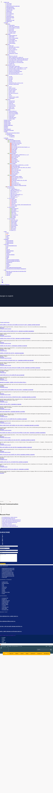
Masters (17, 653)
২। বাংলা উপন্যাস (10, 77)
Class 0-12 (11, 653)
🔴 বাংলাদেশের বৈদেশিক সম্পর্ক (14, 183)
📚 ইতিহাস (7, 54)
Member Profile (7, 124)
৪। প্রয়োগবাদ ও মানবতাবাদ (11, 90)
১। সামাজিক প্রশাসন (11, 45)
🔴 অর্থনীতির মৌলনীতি (13, 152)
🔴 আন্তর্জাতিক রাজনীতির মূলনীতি (15, 166)
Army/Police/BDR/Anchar (11, 245)
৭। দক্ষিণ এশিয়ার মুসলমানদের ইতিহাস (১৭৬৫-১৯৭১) (15, 74)
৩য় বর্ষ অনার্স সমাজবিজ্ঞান (11, 207)
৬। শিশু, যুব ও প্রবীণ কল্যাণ (12, 52)
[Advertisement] (26, 314)
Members (6, 126)
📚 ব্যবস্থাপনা (8, 99)
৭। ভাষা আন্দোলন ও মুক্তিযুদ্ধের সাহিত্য (13, 84)
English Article (5, 582)
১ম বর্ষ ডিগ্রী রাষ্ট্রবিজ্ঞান (11, 135)
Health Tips (5, 603)
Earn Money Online (6, 592)
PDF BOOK (5, 609)
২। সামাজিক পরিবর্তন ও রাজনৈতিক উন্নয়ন (13, 26)
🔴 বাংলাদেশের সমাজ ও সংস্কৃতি (14, 161)
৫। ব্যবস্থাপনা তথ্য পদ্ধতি (11, 106)
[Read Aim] (6, 649)
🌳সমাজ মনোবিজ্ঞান (13, 217)
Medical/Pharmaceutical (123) (8, 569)
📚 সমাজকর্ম (8, 44)
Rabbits (3, 591)
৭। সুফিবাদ (9, 94)
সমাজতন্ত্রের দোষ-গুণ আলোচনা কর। (7, 523)
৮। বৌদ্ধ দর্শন (10, 95)
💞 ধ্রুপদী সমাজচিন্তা (13, 200)
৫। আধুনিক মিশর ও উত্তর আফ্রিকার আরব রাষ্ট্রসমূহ (15, 71)
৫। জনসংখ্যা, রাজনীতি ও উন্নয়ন (12, 40)
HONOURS (6, 138)
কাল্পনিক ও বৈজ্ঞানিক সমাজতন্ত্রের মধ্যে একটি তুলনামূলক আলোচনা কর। (11, 521)
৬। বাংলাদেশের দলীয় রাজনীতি (12, 31)
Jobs (4, 605)
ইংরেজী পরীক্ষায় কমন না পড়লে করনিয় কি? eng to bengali (12, 375)
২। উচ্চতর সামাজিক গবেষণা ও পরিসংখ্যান (13, 47)
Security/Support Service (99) (8, 576)
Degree (27, 653)
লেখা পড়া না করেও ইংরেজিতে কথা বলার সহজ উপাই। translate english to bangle (17, 439)
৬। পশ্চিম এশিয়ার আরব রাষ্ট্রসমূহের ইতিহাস (13, 72)
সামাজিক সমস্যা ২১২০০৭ (13, 193)
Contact (8, 235)
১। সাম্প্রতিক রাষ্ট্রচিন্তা (11, 25)
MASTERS (6, 22)
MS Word (6, 127)
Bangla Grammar (9, 241)
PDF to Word (8, 15)
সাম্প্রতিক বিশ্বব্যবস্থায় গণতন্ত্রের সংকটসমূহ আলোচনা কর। (10, 526)
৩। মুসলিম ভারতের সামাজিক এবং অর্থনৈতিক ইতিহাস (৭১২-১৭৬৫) (17, 68)
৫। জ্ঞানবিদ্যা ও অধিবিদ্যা (11, 92)
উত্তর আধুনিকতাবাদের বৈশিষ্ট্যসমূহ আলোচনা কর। (8, 518)
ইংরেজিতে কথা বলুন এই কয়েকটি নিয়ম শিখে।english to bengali (13, 418)
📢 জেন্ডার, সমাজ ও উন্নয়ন (14, 220)
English (7, 257)
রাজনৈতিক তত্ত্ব (12, 136)
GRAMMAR (6, 239)
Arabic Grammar (9, 240)
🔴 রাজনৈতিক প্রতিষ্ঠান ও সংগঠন (14, 144)
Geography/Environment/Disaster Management (16, 268)
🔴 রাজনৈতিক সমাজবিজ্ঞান (13, 174)
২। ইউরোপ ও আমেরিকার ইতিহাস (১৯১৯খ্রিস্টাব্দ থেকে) (15, 57)
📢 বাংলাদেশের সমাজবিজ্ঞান (14, 225)
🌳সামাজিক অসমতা (13, 212)
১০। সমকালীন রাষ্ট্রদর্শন (11, 98)
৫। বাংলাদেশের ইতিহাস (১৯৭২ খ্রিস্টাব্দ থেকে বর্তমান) (15, 61)
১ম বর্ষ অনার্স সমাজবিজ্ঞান (11, 188)
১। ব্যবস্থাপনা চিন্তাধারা (11, 101)
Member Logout (7, 122)
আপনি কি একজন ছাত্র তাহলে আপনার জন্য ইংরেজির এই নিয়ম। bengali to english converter (20, 367)
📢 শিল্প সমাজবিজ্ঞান (13, 229)
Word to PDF (9, 4)
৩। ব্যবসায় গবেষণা (10, 103)
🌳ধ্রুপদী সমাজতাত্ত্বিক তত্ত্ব (14, 208)
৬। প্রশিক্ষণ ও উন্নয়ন (11, 107)
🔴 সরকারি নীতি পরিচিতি (13, 179)
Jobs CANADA (9, 272)
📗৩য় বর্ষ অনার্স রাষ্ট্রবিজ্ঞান (12, 163)
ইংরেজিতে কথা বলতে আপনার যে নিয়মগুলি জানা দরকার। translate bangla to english (18, 396)
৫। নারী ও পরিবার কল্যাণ (11, 51)
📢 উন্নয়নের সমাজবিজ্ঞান (13, 221)
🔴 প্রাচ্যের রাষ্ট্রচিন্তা (13, 158)
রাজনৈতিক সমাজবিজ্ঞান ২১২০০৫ (14, 191)
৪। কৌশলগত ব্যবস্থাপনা (11, 104)
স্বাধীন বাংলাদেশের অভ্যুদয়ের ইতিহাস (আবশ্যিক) (13, 133)
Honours (5, 604)
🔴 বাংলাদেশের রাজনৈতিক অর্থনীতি (15, 156)
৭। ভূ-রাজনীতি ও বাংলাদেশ (11, 33)
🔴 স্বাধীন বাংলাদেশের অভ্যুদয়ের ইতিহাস (16, 143)
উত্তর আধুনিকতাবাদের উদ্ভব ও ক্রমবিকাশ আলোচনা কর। (9, 517)
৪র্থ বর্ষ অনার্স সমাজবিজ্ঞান (11, 218)
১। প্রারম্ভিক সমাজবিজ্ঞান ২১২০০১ (15, 189)
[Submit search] (50, 649)
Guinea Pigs (4, 587)
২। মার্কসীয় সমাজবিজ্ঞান (11, 36)
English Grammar (9, 243)
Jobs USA (8, 275)
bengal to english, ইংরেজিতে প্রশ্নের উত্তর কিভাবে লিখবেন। (13, 382)
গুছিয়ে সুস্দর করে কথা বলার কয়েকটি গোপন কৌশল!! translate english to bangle (17, 454)
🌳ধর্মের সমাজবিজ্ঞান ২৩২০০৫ (14, 211)
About (7, 232)
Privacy (7, 238)
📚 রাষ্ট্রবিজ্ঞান (8, 24)
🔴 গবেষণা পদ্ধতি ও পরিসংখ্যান (14, 172)
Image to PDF (9, 21)
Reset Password (7, 129)
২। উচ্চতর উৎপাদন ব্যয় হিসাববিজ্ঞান (13, 112)
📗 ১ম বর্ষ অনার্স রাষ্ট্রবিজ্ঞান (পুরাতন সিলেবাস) (14, 142)
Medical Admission (10, 250)
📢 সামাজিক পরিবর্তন (13, 226)
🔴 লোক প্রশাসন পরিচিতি (13, 148)
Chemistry (8, 265)
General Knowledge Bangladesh (12, 259)
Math (7, 258)
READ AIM (4, 642)
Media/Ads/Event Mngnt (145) (8, 568)
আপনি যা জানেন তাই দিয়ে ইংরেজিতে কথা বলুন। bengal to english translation (17, 331)
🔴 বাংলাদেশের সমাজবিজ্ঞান (14, 159)
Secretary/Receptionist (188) (8, 574)
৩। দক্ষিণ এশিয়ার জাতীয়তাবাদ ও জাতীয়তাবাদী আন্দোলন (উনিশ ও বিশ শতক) (18, 58)
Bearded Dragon (5, 583)
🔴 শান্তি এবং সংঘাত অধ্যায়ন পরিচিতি (15, 170)
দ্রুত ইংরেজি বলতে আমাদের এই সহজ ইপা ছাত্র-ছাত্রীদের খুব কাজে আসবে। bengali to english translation (22, 432)
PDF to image (9, 12)
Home (6, 653)
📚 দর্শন (7, 85)
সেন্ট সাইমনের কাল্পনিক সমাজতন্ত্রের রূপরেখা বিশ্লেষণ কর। (9, 522)
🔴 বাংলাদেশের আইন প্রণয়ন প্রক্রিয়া (15, 184)
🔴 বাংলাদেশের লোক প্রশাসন (14, 171)
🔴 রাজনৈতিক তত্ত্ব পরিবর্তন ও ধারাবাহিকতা (16, 176)
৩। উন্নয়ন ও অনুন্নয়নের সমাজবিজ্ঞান (13, 38)
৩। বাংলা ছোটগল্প (10, 79)
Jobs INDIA (8, 273)
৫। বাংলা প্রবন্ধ (10, 81)
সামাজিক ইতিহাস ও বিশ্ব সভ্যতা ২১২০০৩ (16, 190)
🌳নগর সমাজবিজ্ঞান (13, 216)
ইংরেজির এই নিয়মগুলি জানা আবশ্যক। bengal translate (12, 353)
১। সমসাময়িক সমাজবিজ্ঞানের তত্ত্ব (12, 35)
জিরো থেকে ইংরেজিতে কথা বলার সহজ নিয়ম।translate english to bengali (16, 447)
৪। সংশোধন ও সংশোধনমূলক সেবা (12, 49)
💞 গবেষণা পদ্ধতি (12, 203)
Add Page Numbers (10, 7)
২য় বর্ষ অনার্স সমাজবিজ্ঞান (11, 198)
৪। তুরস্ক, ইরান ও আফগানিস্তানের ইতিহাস (14, 70)
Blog (7, 234)
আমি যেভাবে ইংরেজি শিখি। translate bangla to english (12, 411)
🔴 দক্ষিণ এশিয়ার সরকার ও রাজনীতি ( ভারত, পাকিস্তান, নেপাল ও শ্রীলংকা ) (20, 167)
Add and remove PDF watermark (13, 6)
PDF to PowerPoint (10, 13)
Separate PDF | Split (10, 20)
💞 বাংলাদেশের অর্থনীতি (13, 206)
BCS (7, 248)
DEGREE (5, 131)
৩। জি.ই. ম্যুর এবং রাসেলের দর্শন (12, 89)
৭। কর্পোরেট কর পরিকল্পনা (11, 118)
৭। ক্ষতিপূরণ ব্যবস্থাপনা (11, 108)
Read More (2, 327)
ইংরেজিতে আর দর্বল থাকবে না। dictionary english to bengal (13, 345)
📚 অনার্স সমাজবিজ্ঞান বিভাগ (10, 186)
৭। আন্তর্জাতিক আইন (11, 63)
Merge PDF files (9, 10)
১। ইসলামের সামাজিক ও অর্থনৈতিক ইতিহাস (14, 66)
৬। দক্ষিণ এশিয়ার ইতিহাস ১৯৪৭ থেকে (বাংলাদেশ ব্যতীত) (16, 62)
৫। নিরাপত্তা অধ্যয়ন (11, 30)
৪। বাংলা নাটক (10, 80)
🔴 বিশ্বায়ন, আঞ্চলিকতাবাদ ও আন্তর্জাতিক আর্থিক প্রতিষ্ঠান (18, 185)
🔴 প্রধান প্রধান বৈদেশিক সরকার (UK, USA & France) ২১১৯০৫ (20, 147)
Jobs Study (5, 607)
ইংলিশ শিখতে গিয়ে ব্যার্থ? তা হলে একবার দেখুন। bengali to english (14, 469)
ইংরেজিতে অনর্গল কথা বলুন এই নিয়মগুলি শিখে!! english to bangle (14, 461)
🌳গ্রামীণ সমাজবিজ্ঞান (13, 209)
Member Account (7, 120)
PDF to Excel (8, 3)
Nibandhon (8, 252)
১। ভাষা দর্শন (10, 86)
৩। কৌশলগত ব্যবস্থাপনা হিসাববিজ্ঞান (13, 113)
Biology (7, 263)
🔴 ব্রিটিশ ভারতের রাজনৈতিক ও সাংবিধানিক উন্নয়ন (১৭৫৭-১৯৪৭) (19, 154)
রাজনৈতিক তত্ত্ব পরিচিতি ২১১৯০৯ (14, 195)
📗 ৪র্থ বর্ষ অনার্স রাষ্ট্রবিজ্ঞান (12, 175)
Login (46, 646)
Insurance (4, 588)
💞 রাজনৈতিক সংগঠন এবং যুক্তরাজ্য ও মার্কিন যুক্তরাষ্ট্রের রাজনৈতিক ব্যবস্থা (20, 204)
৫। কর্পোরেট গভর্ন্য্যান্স (11, 116)
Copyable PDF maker (10, 8)
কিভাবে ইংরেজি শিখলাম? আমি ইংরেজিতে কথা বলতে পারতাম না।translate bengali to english (19, 425)
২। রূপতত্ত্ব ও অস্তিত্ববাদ (11, 88)
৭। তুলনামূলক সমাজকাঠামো (11, 43)
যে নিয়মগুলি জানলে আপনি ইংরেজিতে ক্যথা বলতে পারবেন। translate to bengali (16, 389)
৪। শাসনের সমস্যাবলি (11, 29)
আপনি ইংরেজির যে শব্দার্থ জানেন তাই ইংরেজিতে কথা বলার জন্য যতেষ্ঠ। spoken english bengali (20, 324)
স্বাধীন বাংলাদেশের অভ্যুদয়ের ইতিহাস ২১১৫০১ (16, 194)
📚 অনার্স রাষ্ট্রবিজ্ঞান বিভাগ (10, 139)
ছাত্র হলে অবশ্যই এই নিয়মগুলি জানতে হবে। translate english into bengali (16, 360)
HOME (5, 231)
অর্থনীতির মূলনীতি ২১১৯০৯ (13, 197)
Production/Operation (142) (7, 572)
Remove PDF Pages (10, 17)
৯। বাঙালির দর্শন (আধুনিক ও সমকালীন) (13, 97)
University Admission (10, 254)
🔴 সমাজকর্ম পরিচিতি (13, 150)
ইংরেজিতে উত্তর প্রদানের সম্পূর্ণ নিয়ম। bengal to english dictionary (15, 338)
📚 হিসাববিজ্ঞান (8, 109)
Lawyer (3, 589)
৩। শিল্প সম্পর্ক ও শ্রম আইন (12, 48)
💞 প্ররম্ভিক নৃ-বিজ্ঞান (13, 199)
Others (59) (4, 577)
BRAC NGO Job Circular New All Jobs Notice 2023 (16, 271)
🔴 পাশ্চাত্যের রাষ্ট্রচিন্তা (13, 145)
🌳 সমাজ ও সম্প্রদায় (13, 213)
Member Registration (8, 125)
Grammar (32, 653)
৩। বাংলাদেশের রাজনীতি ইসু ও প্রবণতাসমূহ (13, 27)
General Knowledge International (13, 261)
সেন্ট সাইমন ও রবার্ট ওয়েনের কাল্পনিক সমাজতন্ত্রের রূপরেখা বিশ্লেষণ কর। (11, 519)
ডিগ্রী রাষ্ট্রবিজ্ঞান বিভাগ (9, 134)
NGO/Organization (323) (7, 570)
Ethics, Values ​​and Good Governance (13, 267)
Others (3, 593)
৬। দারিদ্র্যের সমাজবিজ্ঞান (11, 42)
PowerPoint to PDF (10, 16)
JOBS (5, 270)
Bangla (7, 256)
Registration (50, 646)
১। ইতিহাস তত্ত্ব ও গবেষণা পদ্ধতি (12, 56)
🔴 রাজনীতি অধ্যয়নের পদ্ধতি (14, 168)
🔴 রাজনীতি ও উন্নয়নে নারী (14, 157)
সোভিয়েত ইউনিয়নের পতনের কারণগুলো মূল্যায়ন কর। (9, 525)
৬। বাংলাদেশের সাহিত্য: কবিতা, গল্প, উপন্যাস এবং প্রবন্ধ (15, 83)
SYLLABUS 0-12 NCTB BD (9, 130)
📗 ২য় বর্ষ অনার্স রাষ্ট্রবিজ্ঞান (12, 153)
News (7, 236)
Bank (7, 247)
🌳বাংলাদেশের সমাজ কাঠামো (14, 215)
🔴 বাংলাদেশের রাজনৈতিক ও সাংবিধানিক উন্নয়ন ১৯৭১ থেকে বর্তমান (19, 165)
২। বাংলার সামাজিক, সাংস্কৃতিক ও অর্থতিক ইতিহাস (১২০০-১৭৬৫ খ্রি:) (17, 67)
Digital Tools (6, 2)
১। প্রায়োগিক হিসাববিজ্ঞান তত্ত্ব (12, 111)
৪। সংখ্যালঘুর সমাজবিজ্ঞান (11, 39)
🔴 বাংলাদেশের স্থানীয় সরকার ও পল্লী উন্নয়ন (16, 177)
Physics (7, 266)
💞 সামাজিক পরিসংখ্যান (13, 202)
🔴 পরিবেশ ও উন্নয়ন (13, 181)
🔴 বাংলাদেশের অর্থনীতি (13, 162)
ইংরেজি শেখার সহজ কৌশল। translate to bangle (10, 404)
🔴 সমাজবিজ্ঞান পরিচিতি (13, 149)
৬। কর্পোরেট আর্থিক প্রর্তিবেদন (12, 117)
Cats (3, 584)
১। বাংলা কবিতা (10, 76)
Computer (5, 598)
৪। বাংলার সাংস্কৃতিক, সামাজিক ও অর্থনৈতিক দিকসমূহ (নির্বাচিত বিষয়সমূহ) (18, 60)
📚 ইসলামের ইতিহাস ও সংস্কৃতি (10, 65)
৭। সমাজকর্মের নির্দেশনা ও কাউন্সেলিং (13, 53)
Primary (7, 253)
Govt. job (8, 249)
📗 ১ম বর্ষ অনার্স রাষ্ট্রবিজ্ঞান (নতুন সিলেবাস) (14, 140)
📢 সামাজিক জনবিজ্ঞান (13, 222)
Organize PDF (9, 11)
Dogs (3, 585)
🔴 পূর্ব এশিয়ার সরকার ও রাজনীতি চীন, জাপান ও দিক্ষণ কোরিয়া (18, 180)
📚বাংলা (7, 75)
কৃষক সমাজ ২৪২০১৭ (13, 230)
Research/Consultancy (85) (8, 573)
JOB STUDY (6, 244)
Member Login (7, 121)
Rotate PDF (8, 19)
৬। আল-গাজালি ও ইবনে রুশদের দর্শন (13, 93)
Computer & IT (9, 262)
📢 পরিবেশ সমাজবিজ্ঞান (13, 224)
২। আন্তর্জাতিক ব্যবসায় (11, 102)
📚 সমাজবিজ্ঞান (8, 34)
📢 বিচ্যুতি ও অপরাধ (13, 227)
